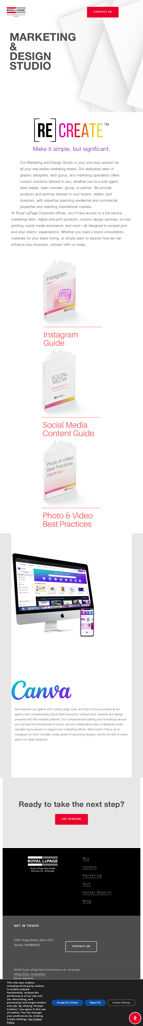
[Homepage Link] (16, 12)
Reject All (95, 1002)
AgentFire (27, 978)
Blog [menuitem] (87, 901)
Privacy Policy (21, 974)
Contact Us (103, 12)
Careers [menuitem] (90, 867)
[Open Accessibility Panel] (135, 1018)
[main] (71, 424)
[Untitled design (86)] (72, 483)
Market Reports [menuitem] (97, 892)
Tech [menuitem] (87, 884)
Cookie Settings (121, 1002)
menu (133, 12)
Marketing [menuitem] (92, 875)
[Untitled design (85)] (72, 393)
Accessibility (38, 974)
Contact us (81, 946)
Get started (71, 819)
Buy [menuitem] (86, 858)
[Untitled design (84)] (72, 302)
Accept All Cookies (67, 1002)
